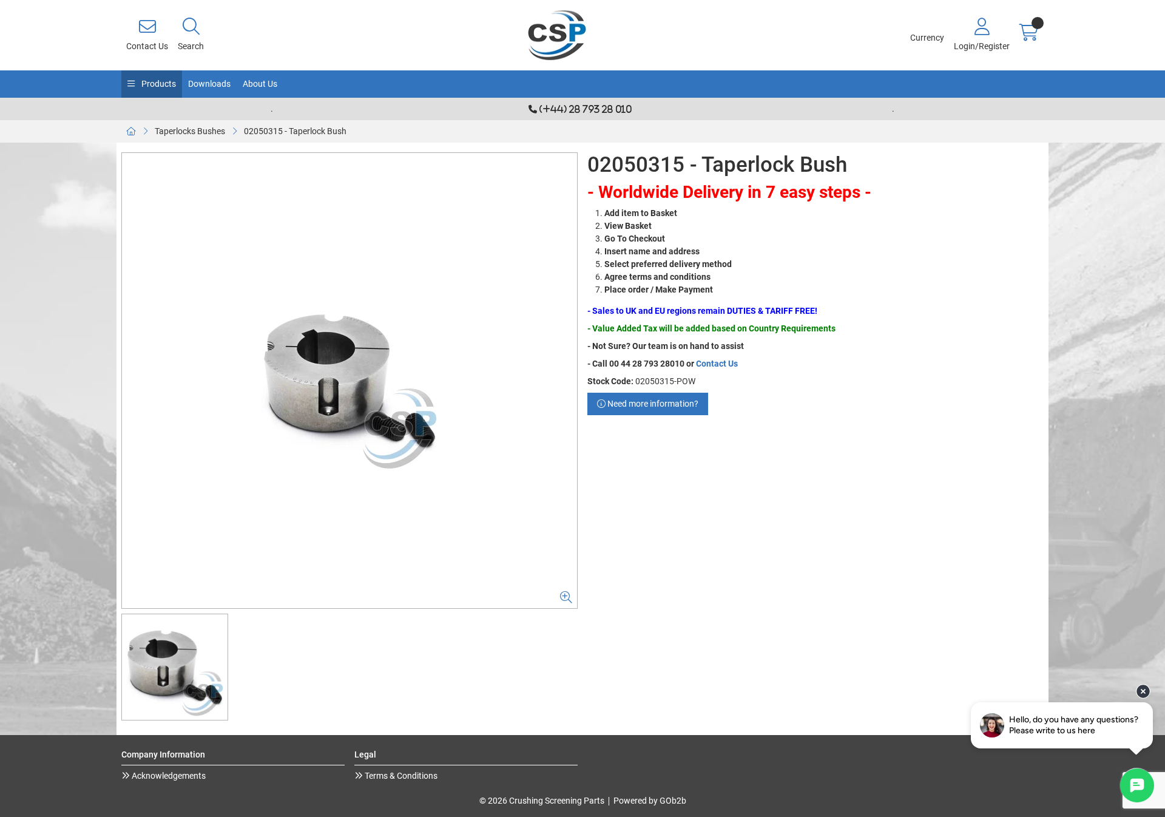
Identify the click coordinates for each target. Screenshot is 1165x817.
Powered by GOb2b (649, 800)
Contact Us (717, 363)
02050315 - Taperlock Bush (295, 131)
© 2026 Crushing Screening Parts (541, 800)
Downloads (209, 84)
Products (158, 84)
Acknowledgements (168, 776)
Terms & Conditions (400, 776)
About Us (260, 84)
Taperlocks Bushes (190, 131)
